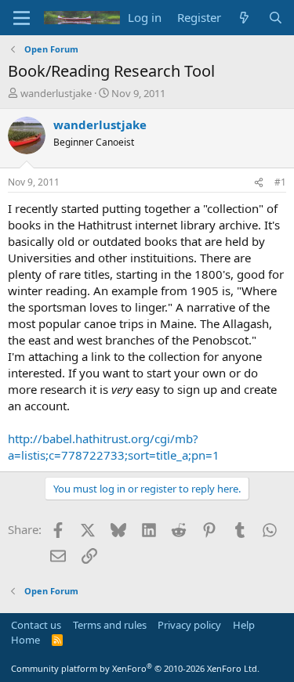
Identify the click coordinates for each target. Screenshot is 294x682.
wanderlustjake (56, 93)
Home (25, 640)
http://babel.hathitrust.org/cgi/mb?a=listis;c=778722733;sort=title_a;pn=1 (114, 447)
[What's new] (244, 17)
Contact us (36, 625)
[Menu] (21, 18)
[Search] (275, 17)
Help (244, 625)
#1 (280, 182)
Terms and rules (110, 625)
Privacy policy (189, 625)
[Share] (259, 183)
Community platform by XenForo (135, 668)
